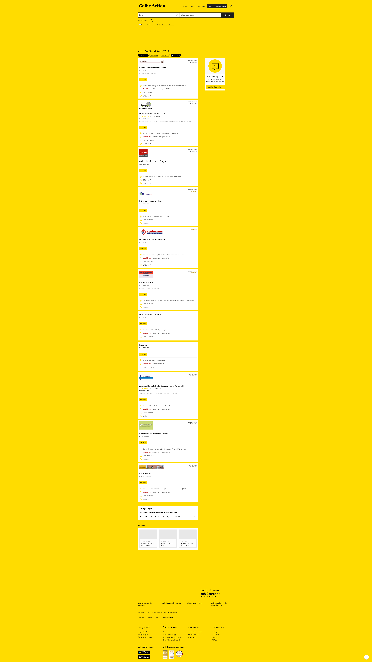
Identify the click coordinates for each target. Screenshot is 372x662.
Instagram (215, 632)
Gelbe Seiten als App (169, 635)
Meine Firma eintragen (217, 6)
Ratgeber (201, 6)
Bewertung (154, 55)
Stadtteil (175, 55)
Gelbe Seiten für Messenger (172, 637)
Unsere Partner (194, 627)
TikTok (214, 640)
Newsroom (166, 632)
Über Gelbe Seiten (170, 627)
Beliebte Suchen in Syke (194, 603)
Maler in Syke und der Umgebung (145, 604)
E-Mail (144, 79)
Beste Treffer (143, 55)
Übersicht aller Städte (145, 637)
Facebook (215, 635)
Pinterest (215, 637)
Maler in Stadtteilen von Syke (172, 603)
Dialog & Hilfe (143, 627)
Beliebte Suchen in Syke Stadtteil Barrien (219, 604)
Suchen (185, 6)
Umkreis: (142, 20)
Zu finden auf (218, 627)
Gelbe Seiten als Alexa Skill (171, 640)
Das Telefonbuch (193, 635)
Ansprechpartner (143, 632)
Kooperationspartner (195, 632)
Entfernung (165, 55)
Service (193, 6)
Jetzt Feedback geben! (215, 87)
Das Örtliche (192, 637)
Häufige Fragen (143, 635)
